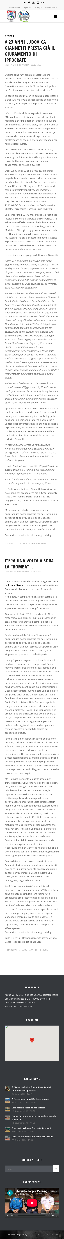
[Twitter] (24, 2)
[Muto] (53, 1216)
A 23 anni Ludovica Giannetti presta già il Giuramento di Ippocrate (30, 51)
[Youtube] (33, 2)
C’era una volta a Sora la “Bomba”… (29, 563)
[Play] (7, 1216)
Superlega (37, 65)
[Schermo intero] (57, 1216)
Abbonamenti (14, 7)
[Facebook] (29, 2)
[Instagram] (38, 2)
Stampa (38, 7)
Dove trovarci (51, 7)
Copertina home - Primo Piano (15, 65)
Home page (30, 65)
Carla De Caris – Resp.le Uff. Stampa (33, 543)
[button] (32, 1040)
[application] (32, 1203)
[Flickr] (42, 2)
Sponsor (27, 7)
